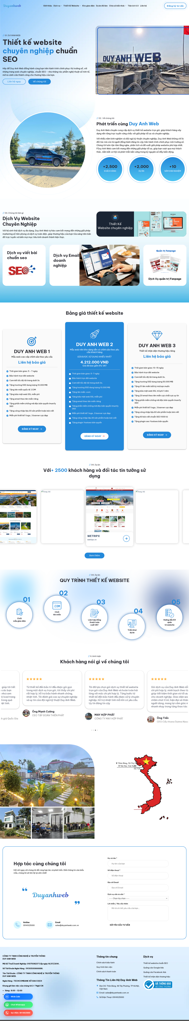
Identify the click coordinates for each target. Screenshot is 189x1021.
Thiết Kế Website (71, 6)
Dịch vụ (56, 6)
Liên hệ (143, 6)
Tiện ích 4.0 (133, 6)
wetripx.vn (23, 537)
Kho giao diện (88, 6)
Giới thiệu (47, 6)
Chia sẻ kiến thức (117, 6)
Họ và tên (112, 858)
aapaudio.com (118, 539)
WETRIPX (25, 534)
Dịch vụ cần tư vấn (116, 894)
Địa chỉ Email (113, 882)
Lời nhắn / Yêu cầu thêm (118, 904)
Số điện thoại (114, 870)
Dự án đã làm (102, 6)
